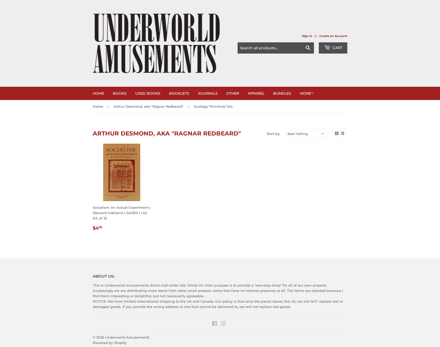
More (305, 93)
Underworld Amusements (127, 337)
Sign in (307, 36)
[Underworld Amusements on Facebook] (214, 324)
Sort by (273, 133)
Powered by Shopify (110, 343)
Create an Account (333, 36)
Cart (337, 47)
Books (120, 93)
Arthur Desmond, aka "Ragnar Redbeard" (149, 106)
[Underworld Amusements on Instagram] (223, 324)
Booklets (179, 93)
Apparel (256, 93)
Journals (208, 93)
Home (98, 93)
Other (232, 93)
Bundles (282, 93)
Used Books (147, 93)
